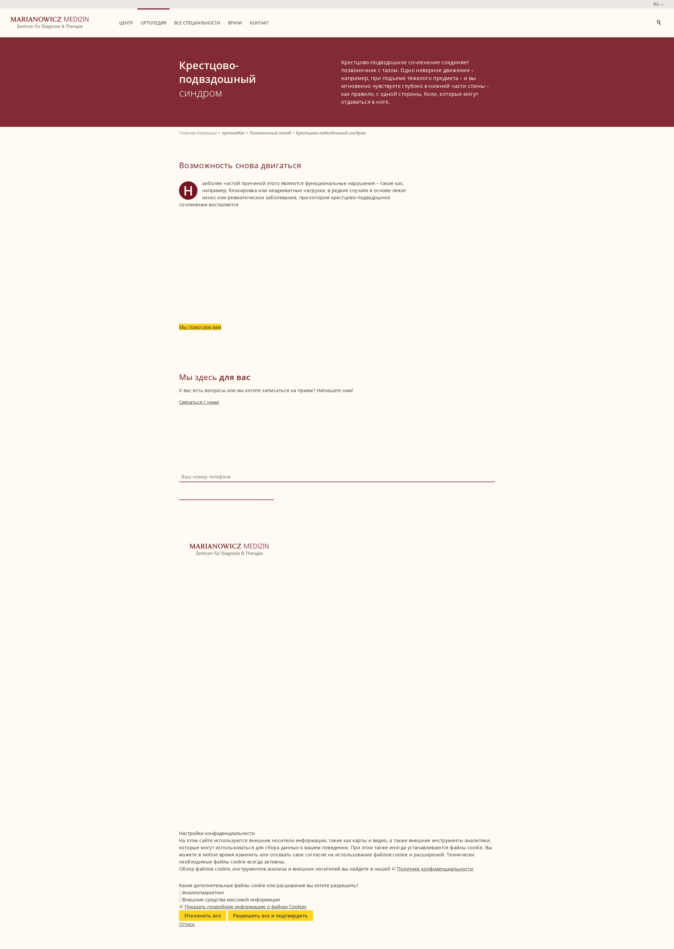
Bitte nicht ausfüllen (202, 485)
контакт (187, 601)
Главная (188, 566)
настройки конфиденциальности (216, 784)
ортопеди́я (191, 580)
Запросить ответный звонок (219, 505)
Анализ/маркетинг (203, 892)
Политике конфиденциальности (435, 869)
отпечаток (190, 770)
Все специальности (201, 587)
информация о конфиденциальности (418, 530)
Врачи (186, 594)
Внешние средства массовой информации (231, 899)
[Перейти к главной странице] (49, 23)
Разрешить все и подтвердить (270, 915)
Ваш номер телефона (203, 468)
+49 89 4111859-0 (202, 633)
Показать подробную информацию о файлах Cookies (245, 906)
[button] (179, 661)
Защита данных (197, 777)
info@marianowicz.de (208, 647)
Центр (186, 573)
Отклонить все (202, 915)
